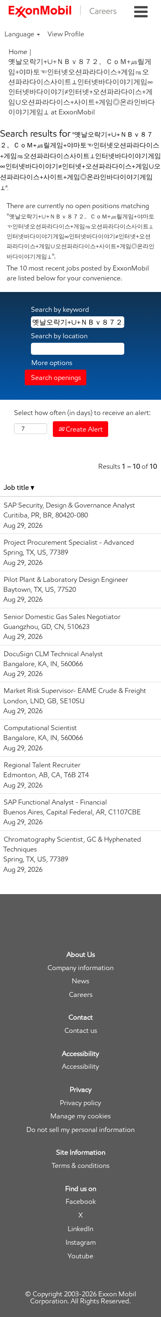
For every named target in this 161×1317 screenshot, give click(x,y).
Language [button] (20, 34)
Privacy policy (80, 1103)
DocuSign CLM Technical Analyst (53, 654)
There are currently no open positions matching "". (80, 231)
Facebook (81, 1201)
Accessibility (80, 1066)
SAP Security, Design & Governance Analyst (69, 505)
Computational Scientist (40, 728)
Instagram (81, 1242)
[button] (141, 12)
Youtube (80, 1256)
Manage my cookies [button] (80, 1116)
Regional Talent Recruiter (42, 765)
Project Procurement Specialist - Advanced (69, 542)
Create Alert (83, 429)
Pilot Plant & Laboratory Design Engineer (66, 579)
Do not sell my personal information (80, 1130)
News (80, 981)
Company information (80, 968)
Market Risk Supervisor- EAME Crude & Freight (75, 690)
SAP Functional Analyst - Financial (55, 802)
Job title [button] (17, 487)
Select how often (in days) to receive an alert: (82, 412)
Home (18, 51)
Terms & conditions (80, 1166)
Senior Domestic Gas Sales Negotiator (62, 616)
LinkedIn (80, 1229)
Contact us (80, 1031)
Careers (80, 995)
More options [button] (51, 362)
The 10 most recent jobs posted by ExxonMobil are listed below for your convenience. (78, 273)
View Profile (65, 34)
